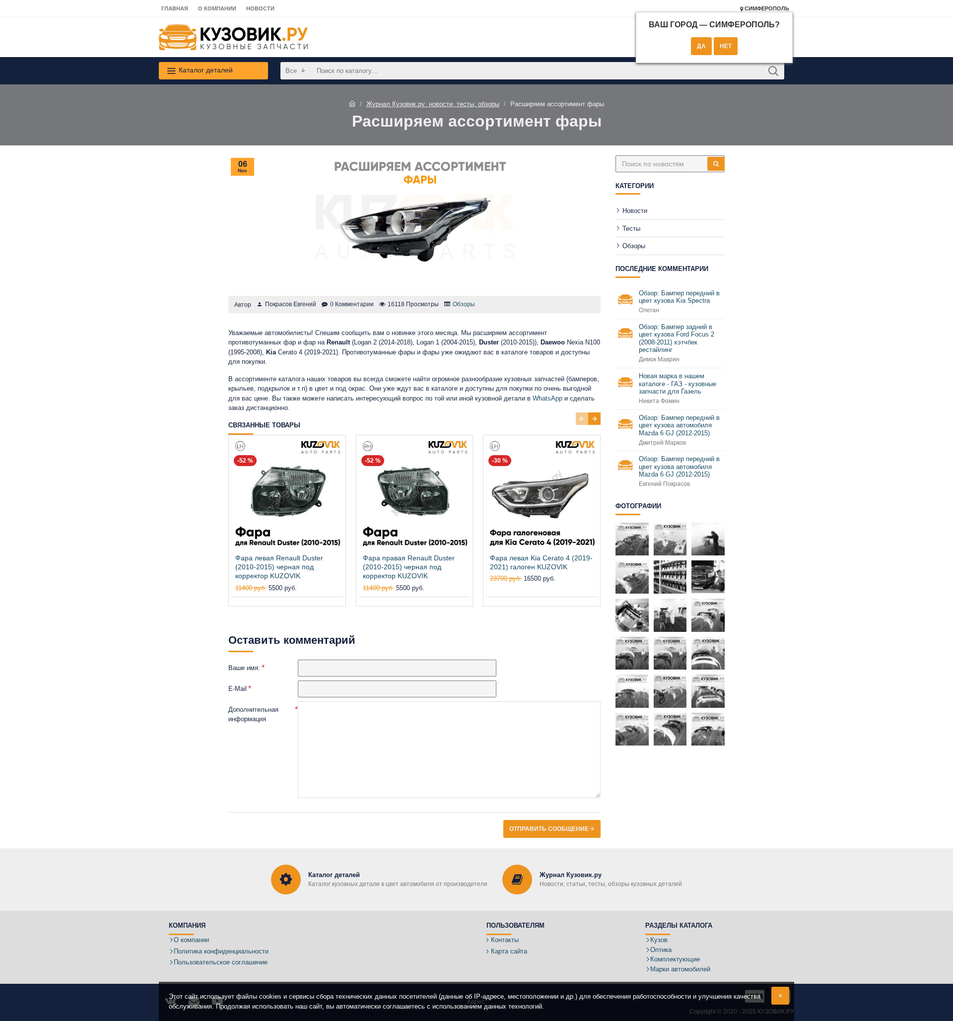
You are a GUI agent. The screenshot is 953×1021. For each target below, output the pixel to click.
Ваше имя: (244, 668)
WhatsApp (547, 398)
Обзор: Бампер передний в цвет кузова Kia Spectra (679, 297)
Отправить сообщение (549, 828)
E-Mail (237, 688)
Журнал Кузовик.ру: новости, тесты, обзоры (432, 104)
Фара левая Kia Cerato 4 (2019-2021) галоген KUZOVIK (541, 562)
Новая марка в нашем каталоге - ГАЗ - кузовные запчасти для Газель (677, 383)
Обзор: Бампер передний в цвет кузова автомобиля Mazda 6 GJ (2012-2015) (679, 425)
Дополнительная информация (253, 714)
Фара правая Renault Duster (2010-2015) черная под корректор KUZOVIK (409, 567)
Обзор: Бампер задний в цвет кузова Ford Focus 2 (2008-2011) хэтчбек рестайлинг (676, 338)
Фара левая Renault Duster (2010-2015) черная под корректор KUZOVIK (279, 567)
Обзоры (464, 304)
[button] (582, 418)
